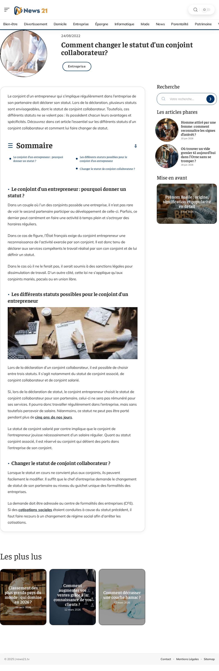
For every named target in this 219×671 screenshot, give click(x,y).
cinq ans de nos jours (53, 417)
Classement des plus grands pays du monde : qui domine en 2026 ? (23, 594)
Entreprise (77, 66)
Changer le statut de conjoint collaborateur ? (107, 168)
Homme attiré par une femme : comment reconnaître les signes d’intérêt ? (198, 128)
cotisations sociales (35, 509)
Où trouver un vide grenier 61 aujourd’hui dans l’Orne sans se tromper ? (198, 154)
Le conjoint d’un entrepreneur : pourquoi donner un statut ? (38, 159)
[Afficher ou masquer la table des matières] (95, 146)
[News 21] (31, 9)
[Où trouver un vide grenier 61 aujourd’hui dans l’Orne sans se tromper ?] (166, 156)
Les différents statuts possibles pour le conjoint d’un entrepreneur (103, 159)
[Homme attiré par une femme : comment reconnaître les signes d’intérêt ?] (166, 130)
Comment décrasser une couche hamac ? (122, 595)
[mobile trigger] (8, 9)
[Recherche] (195, 9)
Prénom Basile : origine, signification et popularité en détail (187, 201)
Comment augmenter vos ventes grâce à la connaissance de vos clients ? (72, 595)
